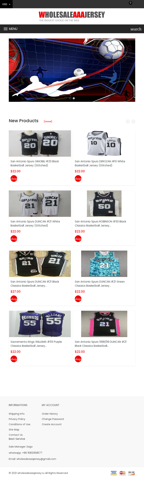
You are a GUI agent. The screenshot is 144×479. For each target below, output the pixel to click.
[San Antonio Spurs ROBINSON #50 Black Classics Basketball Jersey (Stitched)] (104, 203)
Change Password (53, 419)
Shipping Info (17, 414)
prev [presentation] (12, 70)
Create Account (52, 424)
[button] (70, 98)
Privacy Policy (17, 419)
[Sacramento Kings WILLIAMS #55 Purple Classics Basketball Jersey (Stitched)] (40, 323)
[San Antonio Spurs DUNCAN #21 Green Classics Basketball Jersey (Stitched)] (104, 263)
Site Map (14, 429)
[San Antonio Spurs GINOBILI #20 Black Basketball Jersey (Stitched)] (40, 143)
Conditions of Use (19, 424)
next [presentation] (131, 70)
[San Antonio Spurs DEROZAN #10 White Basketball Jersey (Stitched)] (104, 143)
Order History (50, 414)
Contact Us (16, 435)
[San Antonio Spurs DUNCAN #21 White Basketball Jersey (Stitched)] (40, 203)
